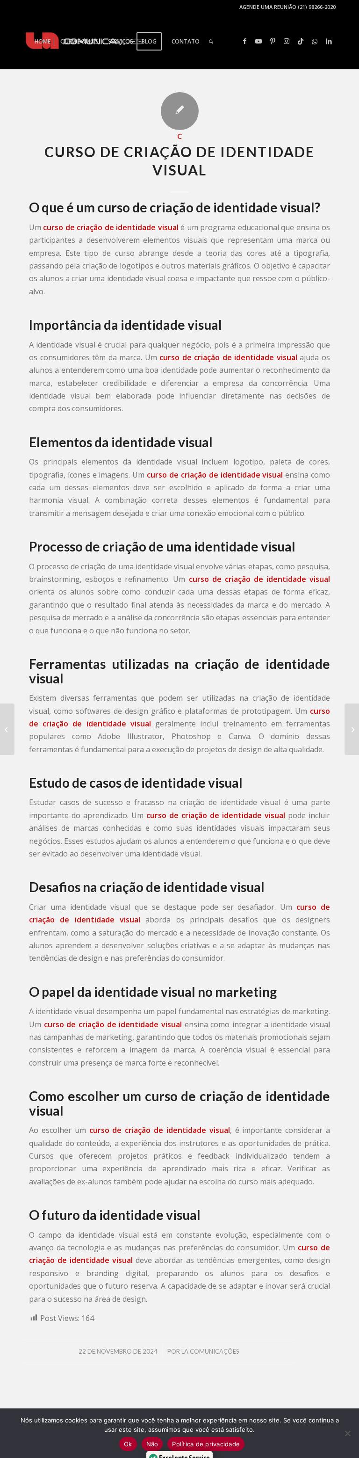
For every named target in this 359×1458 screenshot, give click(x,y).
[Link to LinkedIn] (329, 41)
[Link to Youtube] (258, 41)
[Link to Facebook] (244, 41)
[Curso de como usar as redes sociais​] (7, 729)
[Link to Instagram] (287, 41)
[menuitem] (42, 41)
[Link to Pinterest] (273, 41)
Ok (128, 1444)
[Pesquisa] (211, 41)
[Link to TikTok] (301, 41)
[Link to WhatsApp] (315, 41)
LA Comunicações (210, 1351)
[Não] (347, 1433)
